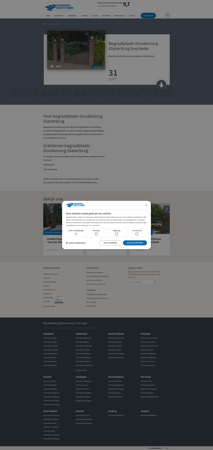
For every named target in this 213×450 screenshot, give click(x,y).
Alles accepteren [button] (135, 243)
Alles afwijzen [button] (110, 243)
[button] (75, 243)
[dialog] (106, 225)
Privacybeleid (94, 225)
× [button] (146, 205)
